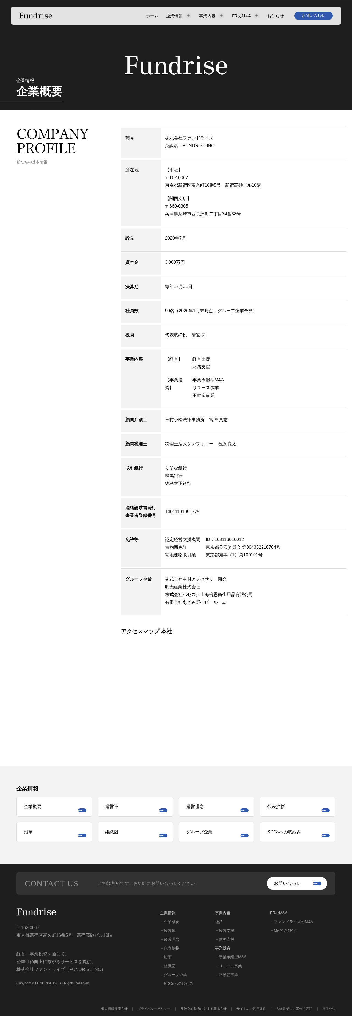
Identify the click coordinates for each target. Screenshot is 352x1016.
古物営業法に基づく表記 (294, 1009)
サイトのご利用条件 (251, 1009)
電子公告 (329, 1009)
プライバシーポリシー (154, 1009)
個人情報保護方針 (114, 1009)
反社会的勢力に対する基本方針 (203, 1009)
